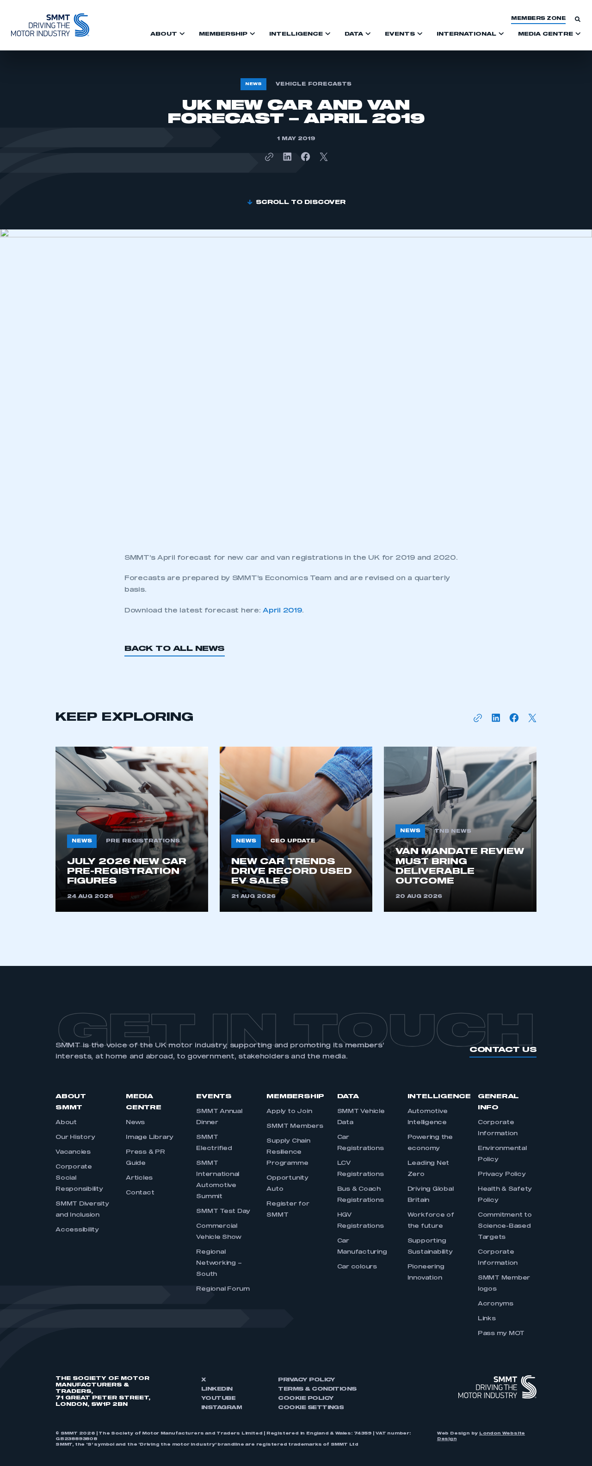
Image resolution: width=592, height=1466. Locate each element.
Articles (139, 1178)
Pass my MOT (501, 1333)
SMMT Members (294, 1126)
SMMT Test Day (223, 1211)
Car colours (357, 1267)
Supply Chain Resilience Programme (288, 1152)
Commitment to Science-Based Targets (505, 1226)
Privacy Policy (502, 1174)
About (66, 1123)
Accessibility (77, 1230)
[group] (132, 829)
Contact (140, 1193)
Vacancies (73, 1152)
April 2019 (282, 610)
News (135, 1123)
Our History (75, 1137)
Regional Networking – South (218, 1263)
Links (487, 1319)
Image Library (149, 1137)
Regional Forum (223, 1289)
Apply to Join (289, 1111)
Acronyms (495, 1304)
